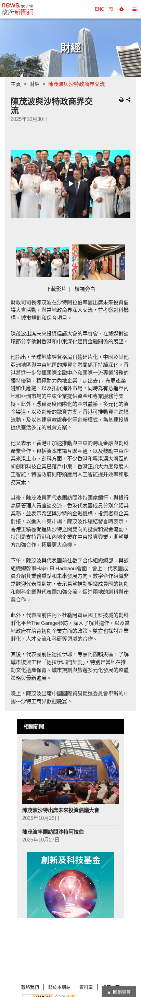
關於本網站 (59, 987)
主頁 (16, 84)
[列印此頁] (121, 99)
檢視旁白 (85, 289)
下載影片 (56, 289)
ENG (99, 9)
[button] (121, 9)
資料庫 (86, 987)
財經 (34, 84)
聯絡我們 (30, 987)
